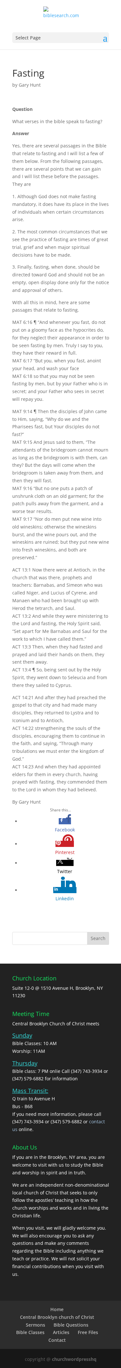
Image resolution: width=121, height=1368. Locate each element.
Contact (57, 1340)
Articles (61, 1332)
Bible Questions (71, 1325)
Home (57, 1309)
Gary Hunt (30, 85)
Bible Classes (30, 1332)
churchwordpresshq (74, 1359)
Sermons (35, 1325)
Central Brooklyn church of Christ (57, 1317)
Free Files (88, 1332)
